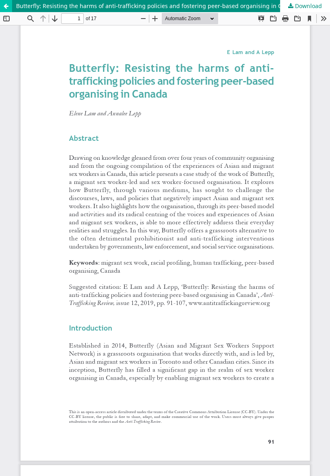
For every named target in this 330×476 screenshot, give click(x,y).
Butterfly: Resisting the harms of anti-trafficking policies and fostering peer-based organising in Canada (157, 6)
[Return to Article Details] (6, 6)
